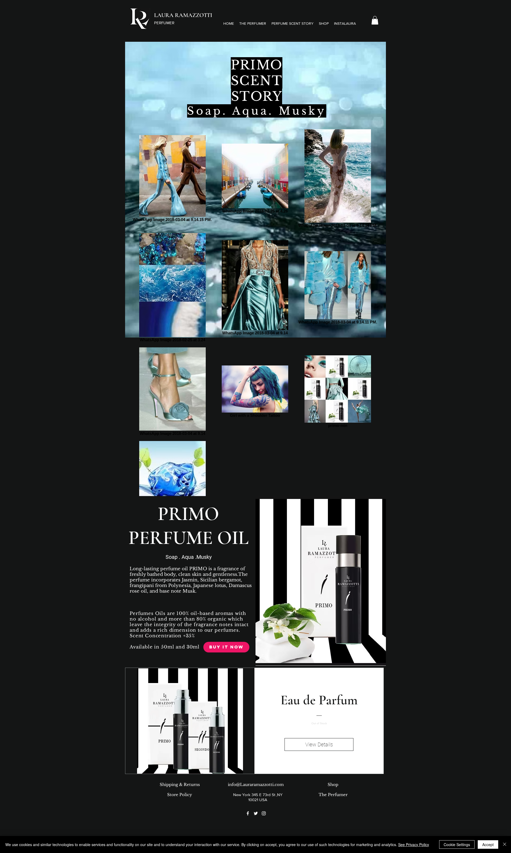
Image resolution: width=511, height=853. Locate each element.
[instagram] (263, 813)
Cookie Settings (457, 844)
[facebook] (247, 813)
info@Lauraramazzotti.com (256, 784)
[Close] (504, 844)
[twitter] (255, 813)
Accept (488, 844)
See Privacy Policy (413, 844)
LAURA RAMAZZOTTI (183, 15)
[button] (292, 23)
